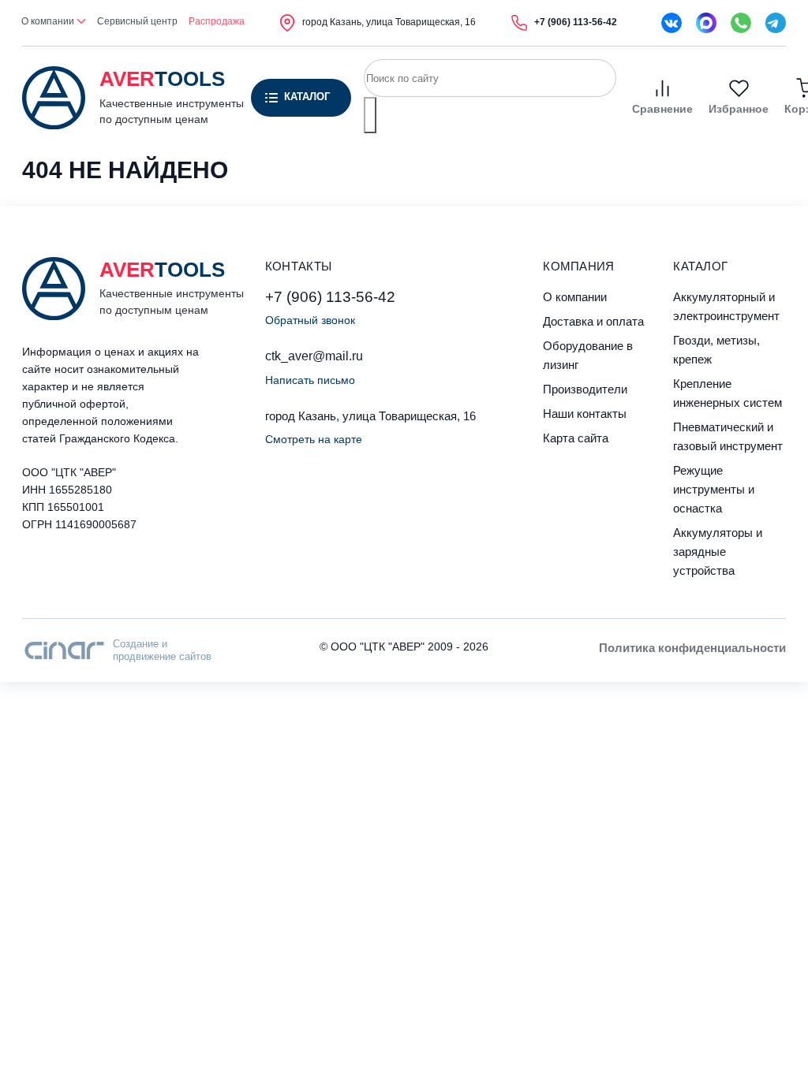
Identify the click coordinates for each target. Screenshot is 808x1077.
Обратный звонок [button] (310, 320)
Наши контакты (585, 413)
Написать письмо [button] (310, 380)
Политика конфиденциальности (692, 647)
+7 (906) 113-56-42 (330, 297)
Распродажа (217, 21)
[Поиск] (370, 115)
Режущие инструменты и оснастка (713, 489)
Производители (585, 389)
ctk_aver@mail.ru (314, 356)
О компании (49, 21)
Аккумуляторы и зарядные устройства (717, 551)
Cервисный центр (137, 21)
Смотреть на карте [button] (313, 439)
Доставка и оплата (593, 321)
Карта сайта (575, 438)
